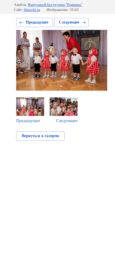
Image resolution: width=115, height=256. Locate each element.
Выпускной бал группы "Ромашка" (55, 5)
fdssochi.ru (32, 10)
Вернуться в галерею (40, 136)
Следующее (69, 22)
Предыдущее (37, 22)
